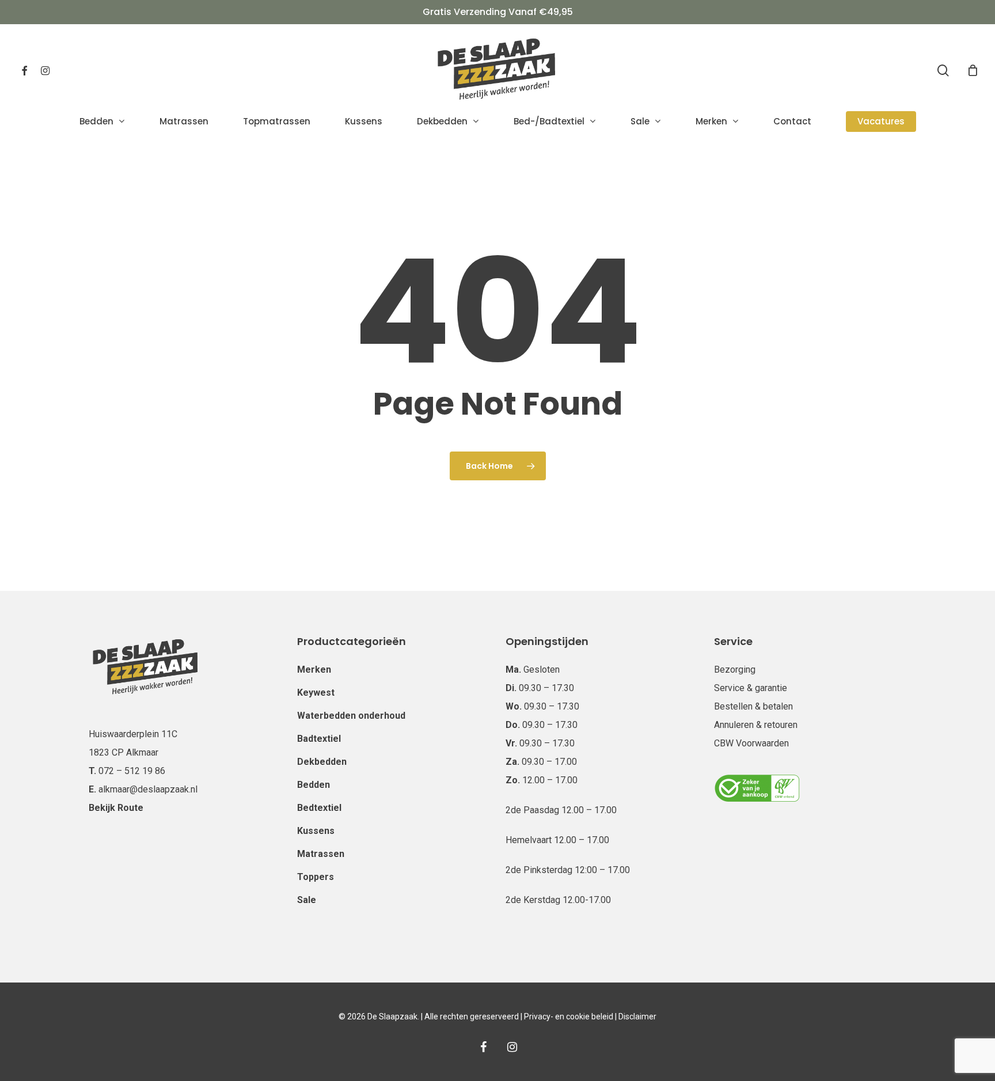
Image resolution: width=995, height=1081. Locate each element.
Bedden (313, 784)
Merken (314, 669)
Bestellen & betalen (753, 706)
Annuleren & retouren (755, 724)
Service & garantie (750, 687)
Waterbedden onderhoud (351, 715)
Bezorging (734, 669)
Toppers (315, 876)
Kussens (316, 830)
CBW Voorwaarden (751, 743)
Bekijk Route (116, 807)
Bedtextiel (319, 807)
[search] (943, 71)
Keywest (316, 692)
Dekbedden (322, 761)
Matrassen (320, 853)
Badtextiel (319, 738)
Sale (306, 899)
